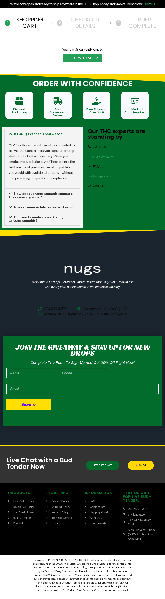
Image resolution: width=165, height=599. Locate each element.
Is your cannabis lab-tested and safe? (43, 207)
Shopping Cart (25, 22)
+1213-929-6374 (101, 156)
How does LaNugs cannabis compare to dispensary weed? (41, 195)
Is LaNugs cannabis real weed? (38, 134)
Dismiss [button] (149, 4)
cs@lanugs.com (99, 176)
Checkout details (79, 22)
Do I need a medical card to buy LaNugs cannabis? (36, 218)
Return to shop (82, 58)
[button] (42, 134)
